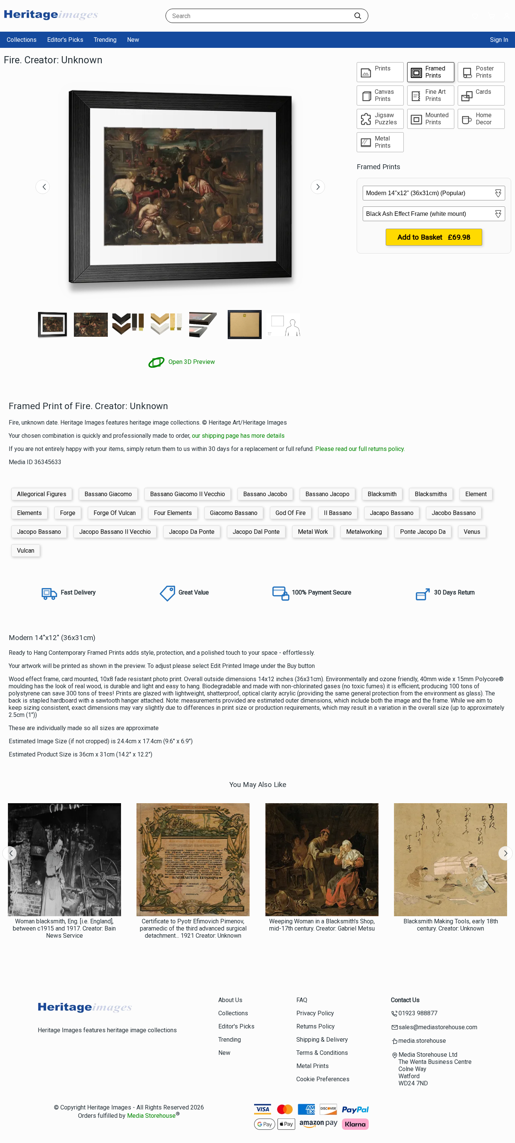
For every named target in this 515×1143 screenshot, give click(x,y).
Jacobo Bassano (454, 512)
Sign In (499, 39)
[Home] (51, 24)
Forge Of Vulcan (114, 512)
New (133, 39)
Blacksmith (382, 494)
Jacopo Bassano (39, 531)
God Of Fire (291, 512)
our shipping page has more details (238, 435)
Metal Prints (312, 1066)
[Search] (357, 15)
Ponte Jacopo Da (423, 531)
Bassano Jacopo (327, 494)
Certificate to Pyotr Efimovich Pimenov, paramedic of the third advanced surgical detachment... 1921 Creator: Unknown (193, 928)
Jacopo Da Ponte (192, 531)
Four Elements (173, 512)
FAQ (301, 1000)
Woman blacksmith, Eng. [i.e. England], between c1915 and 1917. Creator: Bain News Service (64, 928)
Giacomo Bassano (234, 512)
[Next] (318, 187)
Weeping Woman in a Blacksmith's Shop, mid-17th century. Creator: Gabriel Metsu (322, 925)
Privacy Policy (315, 1013)
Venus (472, 531)
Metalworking (364, 531)
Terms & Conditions (322, 1052)
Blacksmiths (431, 494)
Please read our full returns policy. (360, 448)
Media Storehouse (151, 1115)
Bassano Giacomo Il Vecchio (187, 494)
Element (476, 494)
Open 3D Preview (191, 361)
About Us (230, 1000)
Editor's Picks (65, 39)
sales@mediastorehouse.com (438, 1027)
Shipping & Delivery (322, 1039)
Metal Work (313, 531)
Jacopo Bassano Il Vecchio (115, 531)
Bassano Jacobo (265, 494)
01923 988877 (418, 1013)
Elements (29, 512)
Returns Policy (315, 1026)
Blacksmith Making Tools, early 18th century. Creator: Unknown (450, 925)
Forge (67, 512)
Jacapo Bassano (392, 512)
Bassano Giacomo (108, 494)
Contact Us (405, 1000)
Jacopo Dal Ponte (256, 531)
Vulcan (25, 550)
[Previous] (42, 187)
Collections (22, 39)
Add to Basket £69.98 (434, 237)
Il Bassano (338, 512)
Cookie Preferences (322, 1079)
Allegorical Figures (41, 494)
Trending (105, 39)
